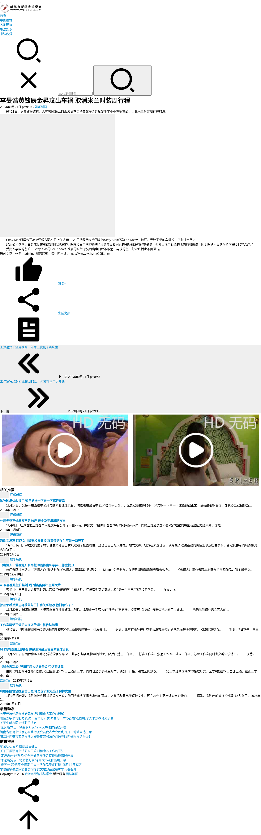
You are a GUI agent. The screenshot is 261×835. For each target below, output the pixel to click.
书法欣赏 (6, 34)
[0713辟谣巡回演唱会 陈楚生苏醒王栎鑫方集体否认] (5, 643)
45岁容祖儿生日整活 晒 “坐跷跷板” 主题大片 (30, 585)
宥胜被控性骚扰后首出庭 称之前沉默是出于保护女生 (35, 691)
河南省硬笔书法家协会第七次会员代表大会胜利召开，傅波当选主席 (46, 732)
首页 (3, 15)
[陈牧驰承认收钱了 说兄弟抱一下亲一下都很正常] (5, 495)
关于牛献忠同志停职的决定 (18, 722)
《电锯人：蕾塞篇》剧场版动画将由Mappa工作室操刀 (37, 565)
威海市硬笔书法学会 (38, 774)
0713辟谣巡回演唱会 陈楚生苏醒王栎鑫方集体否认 (34, 649)
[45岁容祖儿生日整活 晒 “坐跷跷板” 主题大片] (5, 579)
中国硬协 (6, 20)
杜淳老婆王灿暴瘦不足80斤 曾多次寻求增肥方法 (32, 520)
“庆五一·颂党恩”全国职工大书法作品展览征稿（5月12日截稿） (42, 764)
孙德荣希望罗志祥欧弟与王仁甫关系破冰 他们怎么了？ (37, 605)
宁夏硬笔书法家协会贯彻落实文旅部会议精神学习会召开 (38, 769)
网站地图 (72, 774)
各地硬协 (6, 24)
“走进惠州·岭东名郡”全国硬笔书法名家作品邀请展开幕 (36, 755)
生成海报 (63, 313)
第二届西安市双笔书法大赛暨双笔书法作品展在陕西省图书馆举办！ (46, 736)
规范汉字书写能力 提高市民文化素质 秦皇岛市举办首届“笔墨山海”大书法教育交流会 (56, 718)
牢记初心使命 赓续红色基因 (18, 746)
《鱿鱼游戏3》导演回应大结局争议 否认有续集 (32, 666)
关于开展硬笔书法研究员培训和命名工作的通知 (32, 713)
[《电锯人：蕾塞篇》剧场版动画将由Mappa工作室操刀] (5, 559)
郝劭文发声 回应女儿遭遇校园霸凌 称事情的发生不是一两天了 (42, 540)
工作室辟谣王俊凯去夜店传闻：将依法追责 (29, 625)
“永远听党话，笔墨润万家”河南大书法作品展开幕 (33, 727)
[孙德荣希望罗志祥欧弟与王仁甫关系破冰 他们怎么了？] (5, 599)
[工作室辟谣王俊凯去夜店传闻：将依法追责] (5, 619)
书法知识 (6, 29)
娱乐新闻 (41, 107)
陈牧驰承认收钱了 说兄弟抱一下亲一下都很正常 (32, 500)
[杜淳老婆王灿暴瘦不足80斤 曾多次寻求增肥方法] (5, 514)
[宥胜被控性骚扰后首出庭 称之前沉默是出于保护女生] (5, 685)
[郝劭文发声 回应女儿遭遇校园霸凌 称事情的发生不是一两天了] (5, 534)
